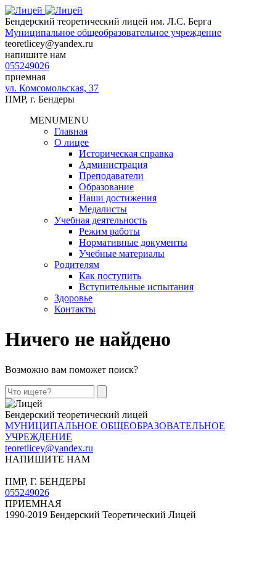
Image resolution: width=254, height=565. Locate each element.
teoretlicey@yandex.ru (49, 448)
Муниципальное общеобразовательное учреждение (113, 32)
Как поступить (110, 275)
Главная (71, 131)
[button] (59, 120)
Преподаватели (111, 175)
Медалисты (103, 209)
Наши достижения (118, 198)
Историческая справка (126, 153)
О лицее (71, 142)
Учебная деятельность (100, 220)
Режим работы (109, 231)
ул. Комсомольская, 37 (52, 88)
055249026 (27, 66)
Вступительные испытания (136, 287)
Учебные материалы (122, 253)
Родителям (76, 264)
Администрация (113, 164)
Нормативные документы (133, 242)
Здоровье (73, 298)
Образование (106, 187)
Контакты (75, 309)
